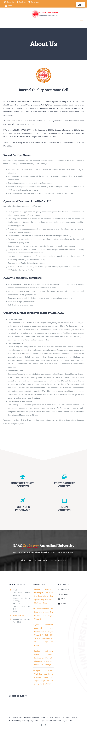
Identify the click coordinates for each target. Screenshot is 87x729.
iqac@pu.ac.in (18, 615)
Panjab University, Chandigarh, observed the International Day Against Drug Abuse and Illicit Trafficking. (43, 596)
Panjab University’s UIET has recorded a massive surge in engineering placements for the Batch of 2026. (43, 677)
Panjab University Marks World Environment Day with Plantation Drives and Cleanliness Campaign (43, 658)
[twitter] (45, 725)
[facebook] (41, 725)
